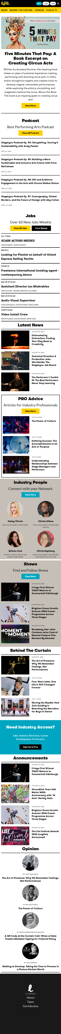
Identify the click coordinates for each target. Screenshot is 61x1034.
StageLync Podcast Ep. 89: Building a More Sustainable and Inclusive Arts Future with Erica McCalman (29, 163)
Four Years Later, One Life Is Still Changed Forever (44, 684)
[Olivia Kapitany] (46, 539)
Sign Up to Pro (30, 747)
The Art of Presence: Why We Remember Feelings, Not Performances (43, 665)
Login (46, 3)
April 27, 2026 (6, 188)
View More (30, 105)
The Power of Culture (44, 421)
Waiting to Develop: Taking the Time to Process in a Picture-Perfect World (30, 968)
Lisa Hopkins (32, 963)
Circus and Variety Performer (15, 525)
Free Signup (41, 228)
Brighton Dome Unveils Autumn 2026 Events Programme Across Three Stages (45, 613)
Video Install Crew (14, 314)
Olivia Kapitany (46, 551)
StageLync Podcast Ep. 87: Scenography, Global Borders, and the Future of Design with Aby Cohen (30, 198)
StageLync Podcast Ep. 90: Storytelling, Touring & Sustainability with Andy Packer (29, 144)
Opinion (39, 10)
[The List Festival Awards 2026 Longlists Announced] (15, 835)
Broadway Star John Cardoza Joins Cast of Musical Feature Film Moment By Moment (45, 634)
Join (53, 3)
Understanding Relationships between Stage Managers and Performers (45, 465)
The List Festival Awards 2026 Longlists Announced (45, 834)
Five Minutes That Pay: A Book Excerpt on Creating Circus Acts (30, 58)
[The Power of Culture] (16, 425)
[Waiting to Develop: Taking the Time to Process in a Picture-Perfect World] (30, 951)
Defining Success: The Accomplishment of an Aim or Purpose (44, 443)
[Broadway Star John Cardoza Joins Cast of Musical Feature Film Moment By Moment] (15, 634)
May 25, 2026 (6, 151)
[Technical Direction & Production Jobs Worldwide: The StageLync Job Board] (15, 360)
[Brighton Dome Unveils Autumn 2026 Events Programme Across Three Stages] (15, 613)
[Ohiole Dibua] (46, 509)
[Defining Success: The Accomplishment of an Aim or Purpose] (16, 445)
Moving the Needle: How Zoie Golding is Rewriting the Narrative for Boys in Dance (45, 707)
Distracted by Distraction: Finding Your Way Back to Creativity (43, 340)
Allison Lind (15, 551)
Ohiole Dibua (45, 521)
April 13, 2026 (6, 205)
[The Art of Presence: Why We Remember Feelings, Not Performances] (15, 665)
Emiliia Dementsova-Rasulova (31, 932)
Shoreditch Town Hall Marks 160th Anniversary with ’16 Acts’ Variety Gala (44, 794)
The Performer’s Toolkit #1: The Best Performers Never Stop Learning (45, 380)
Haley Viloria (15, 521)
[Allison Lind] (15, 539)
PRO (39, 3)
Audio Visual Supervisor (18, 300)
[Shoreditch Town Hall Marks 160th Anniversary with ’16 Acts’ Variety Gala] (15, 794)
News (4, 10)
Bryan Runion (32, 905)
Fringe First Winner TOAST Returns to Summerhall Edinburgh (45, 590)
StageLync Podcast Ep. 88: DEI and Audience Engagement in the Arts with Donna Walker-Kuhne (30, 181)
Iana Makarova (31, 874)
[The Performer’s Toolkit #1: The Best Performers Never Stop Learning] (15, 381)
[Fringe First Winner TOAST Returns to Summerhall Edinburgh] (15, 592)
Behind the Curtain (21, 10)
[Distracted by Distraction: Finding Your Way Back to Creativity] (15, 340)
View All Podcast (30, 133)
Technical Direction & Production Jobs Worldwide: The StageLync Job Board (44, 361)
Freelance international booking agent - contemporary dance (30, 272)
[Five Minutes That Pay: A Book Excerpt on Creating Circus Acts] (30, 33)
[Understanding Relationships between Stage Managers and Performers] (16, 464)
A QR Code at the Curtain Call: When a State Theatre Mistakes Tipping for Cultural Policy (30, 937)
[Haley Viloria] (15, 509)
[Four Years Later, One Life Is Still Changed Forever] (15, 686)
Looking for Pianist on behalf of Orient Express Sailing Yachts (28, 257)
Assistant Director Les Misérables (25, 286)
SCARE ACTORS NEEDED (18, 241)
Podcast (51, 10)
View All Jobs (20, 228)
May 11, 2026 (6, 171)
